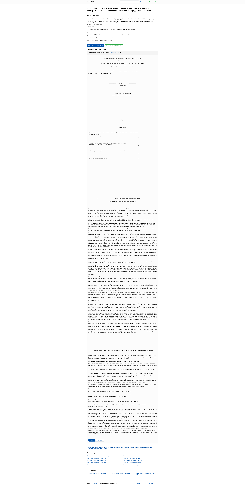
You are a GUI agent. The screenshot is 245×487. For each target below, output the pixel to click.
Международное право (98, 5)
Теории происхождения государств (132, 456)
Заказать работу (153, 1)
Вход (141, 1)
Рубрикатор (89, 5)
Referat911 (96, 483)
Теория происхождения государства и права (145, 474)
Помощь (146, 1)
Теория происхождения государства (132, 458)
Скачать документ (115, 52)
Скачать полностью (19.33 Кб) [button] (95, 45)
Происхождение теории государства (96, 473)
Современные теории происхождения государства (100, 456)
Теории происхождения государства (96, 458)
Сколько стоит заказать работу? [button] (114, 45)
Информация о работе (119, 448)
